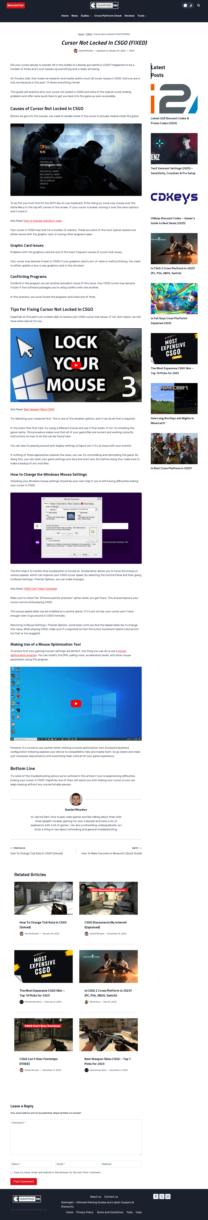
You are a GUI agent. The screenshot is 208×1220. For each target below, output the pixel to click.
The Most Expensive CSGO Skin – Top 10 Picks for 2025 (42, 993)
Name (16, 1163)
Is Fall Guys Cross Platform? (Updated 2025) (169, 320)
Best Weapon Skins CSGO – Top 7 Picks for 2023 (107, 1061)
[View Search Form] (199, 5)
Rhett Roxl (95, 1002)
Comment (19, 1122)
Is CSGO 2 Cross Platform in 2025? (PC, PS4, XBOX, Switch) (108, 993)
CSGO (131, 51)
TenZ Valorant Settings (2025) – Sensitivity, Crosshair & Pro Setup (173, 170)
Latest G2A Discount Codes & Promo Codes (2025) (170, 120)
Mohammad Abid (33, 1002)
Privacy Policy (84, 1212)
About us (95, 1196)
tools (139, 1212)
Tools (129, 1212)
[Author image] (76, 51)
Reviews (130, 15)
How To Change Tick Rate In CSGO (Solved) (36, 851)
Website (106, 1163)
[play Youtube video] (76, 365)
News (75, 15)
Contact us (111, 1196)
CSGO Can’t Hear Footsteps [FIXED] (39, 1061)
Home (65, 15)
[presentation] (43, 898)
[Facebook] (155, 1196)
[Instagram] (167, 1196)
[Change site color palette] (188, 5)
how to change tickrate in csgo (43, 220)
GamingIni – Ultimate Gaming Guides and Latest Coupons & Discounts (97, 1204)
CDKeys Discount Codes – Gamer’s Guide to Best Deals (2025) (173, 220)
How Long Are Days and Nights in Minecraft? (172, 420)
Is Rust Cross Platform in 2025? (171, 468)
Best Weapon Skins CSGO (39, 409)
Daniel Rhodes (86, 51)
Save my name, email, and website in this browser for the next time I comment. (57, 1172)
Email (61, 1163)
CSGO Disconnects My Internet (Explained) (105, 925)
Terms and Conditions (110, 1212)
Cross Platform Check (108, 15)
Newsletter (15, 5)
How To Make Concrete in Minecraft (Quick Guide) (112, 851)
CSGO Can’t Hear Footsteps (40, 588)
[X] (161, 1196)
